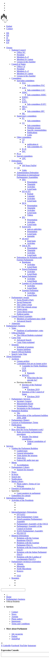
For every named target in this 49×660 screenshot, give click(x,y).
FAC (24, 83)
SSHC (24, 92)
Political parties (23, 314)
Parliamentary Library (20, 467)
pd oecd (25, 238)
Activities (31, 187)
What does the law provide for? (34, 379)
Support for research (25, 470)
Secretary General (24, 401)
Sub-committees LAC (36, 90)
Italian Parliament (29, 276)
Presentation (32, 182)
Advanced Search (24, 321)
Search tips (16, 477)
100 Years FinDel (29, 165)
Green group (22, 309)
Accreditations (23, 465)
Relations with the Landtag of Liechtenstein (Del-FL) (29, 558)
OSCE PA (26, 246)
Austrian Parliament (30, 290)
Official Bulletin (18, 333)
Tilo (18, 413)
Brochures (21, 427)
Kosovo (20, 571)
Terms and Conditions (20, 624)
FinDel (19, 163)
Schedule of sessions (25, 347)
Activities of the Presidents (22, 500)
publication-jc (32, 144)
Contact (9, 29)
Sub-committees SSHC (36, 95)
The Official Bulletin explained (29, 335)
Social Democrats (24, 302)
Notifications (16, 479)
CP (23, 139)
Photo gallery (16, 619)
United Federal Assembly (21, 316)
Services (9, 446)
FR (7, 35)
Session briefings (24, 349)
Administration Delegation (28, 172)
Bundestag (26, 262)
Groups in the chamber (26, 62)
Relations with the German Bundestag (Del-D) (28, 539)
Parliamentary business (15, 326)
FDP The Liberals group (27, 307)
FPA (24, 180)
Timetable (31, 184)
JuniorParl (15, 639)
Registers (15, 578)
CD (18, 168)
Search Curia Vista (19, 354)
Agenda (14, 616)
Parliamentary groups (20, 297)
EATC (24, 102)
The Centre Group (24, 304)
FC (23, 118)
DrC (24, 151)
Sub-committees (33, 121)
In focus (14, 474)
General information (25, 453)
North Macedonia (24, 569)
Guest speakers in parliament (28, 493)
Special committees (25, 156)
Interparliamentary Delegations (24, 512)
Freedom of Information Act (23, 488)
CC (23, 123)
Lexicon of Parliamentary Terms (24, 422)
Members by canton (25, 59)
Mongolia (21, 566)
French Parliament (29, 269)
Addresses (15, 323)
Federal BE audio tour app (28, 460)
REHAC (25, 375)
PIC (23, 114)
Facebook (15, 645)
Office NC (21, 52)
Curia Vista (16, 337)
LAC (24, 88)
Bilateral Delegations (20, 536)
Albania (20, 564)
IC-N (24, 149)
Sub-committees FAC (36, 85)
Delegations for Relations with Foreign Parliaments (29, 258)
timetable (31, 236)
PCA (19, 154)
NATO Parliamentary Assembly (30, 531)
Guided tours (22, 451)
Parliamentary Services (20, 399)
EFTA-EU (26, 191)
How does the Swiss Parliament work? (27, 429)
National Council (18, 50)
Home (8, 597)
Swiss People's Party (25, 300)
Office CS (21, 66)
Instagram (32, 645)
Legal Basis (32, 267)
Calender (31, 196)
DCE (24, 203)
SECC (24, 106)
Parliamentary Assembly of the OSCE (32, 524)
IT (7, 38)
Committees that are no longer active (32, 363)
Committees (16, 78)
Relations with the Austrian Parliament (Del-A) (28, 544)
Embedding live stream (20, 495)
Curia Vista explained (25, 342)
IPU (23, 217)
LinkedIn (7, 645)
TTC (24, 99)
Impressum (16, 621)
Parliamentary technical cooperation (26, 561)
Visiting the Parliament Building (24, 448)
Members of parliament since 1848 (31, 319)
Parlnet (9, 26)
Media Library (17, 481)
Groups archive (23, 361)
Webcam (20, 486)
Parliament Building (19, 411)
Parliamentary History (20, 420)
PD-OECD (21, 533)
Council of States (18, 64)
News (13, 472)
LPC (24, 158)
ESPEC (25, 97)
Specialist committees (25, 81)
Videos (30, 215)
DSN (24, 370)
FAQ (19, 576)
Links (29, 135)
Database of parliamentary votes (30, 330)
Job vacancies (17, 634)
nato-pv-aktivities (34, 229)
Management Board (25, 403)
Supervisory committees (26, 116)
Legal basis (31, 189)
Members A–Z (23, 57)
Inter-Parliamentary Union (27, 517)
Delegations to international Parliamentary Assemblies (28, 176)
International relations (15, 498)
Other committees (24, 137)
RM (8, 40)
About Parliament (13, 356)
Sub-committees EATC (36, 104)
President (20, 55)
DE (7, 33)
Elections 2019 (33, 389)
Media (14, 462)
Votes (13, 328)
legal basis (31, 241)
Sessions (15, 345)
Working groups (34, 128)
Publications (32, 132)
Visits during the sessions (27, 455)
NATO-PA (26, 227)
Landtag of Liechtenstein (32, 283)
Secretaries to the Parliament (28, 408)
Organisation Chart (24, 406)
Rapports (31, 373)
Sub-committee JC (34, 147)
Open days (21, 458)
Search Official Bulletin (21, 352)
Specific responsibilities (37, 130)
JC (23, 142)
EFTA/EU (21, 514)
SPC (24, 109)
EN (7, 42)
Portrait (30, 194)
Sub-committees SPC (36, 111)
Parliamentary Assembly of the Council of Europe (29, 527)
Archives (15, 359)
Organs (9, 47)
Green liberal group (25, 312)
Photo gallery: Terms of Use (28, 484)
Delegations (16, 161)
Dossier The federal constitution (30, 438)
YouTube (23, 645)
